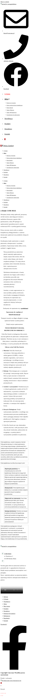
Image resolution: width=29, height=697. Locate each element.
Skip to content (5, 2)
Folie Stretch (10, 160)
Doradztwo (6, 174)
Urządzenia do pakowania (13, 167)
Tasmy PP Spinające (11, 165)
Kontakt (5, 177)
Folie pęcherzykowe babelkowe (14, 158)
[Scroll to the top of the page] (1, 683)
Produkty (6, 172)
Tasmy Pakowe (10, 162)
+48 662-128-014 (9, 561)
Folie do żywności (11, 155)
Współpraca (6, 170)
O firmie (6, 150)
